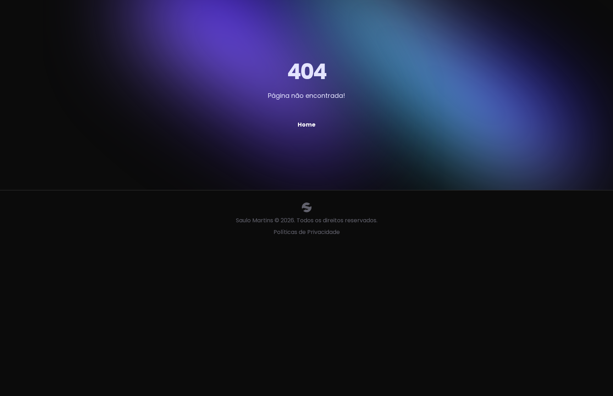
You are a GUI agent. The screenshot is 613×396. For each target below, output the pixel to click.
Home (306, 125)
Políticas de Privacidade (307, 232)
